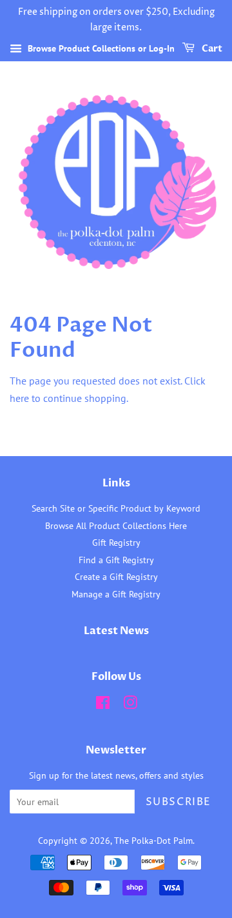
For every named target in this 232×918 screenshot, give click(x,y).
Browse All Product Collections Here (116, 526)
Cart (211, 49)
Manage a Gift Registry (116, 594)
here (19, 398)
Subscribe (178, 802)
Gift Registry (116, 542)
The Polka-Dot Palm (153, 840)
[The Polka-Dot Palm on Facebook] (102, 705)
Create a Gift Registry (116, 577)
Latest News (116, 631)
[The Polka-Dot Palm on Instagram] (130, 705)
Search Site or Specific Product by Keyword (116, 508)
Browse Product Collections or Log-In (100, 48)
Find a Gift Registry (116, 560)
